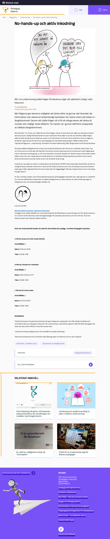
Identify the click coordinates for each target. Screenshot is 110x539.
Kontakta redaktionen (67, 492)
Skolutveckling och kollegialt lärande (53, 343)
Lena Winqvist (22, 107)
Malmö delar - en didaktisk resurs (27, 343)
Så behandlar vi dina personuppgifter (73, 506)
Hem (4, 17)
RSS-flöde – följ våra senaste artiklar (73, 497)
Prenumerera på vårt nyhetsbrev (16, 473)
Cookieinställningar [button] (66, 520)
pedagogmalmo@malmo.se (69, 488)
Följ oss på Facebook (66, 534)
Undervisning (25, 17)
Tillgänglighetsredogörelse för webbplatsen (76, 511)
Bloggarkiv (13, 17)
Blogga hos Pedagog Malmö (69, 501)
